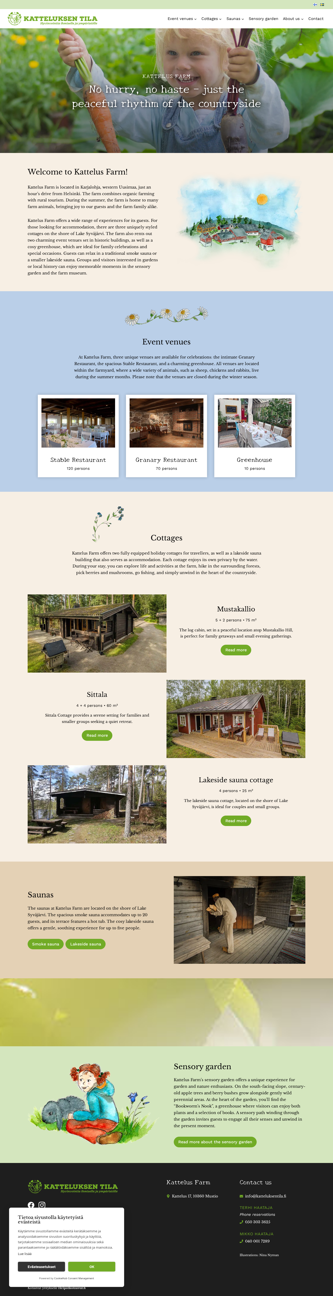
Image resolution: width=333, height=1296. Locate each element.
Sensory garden (263, 18)
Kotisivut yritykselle (57, 1288)
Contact (315, 18)
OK (91, 1267)
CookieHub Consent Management (74, 1278)
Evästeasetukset (42, 1267)
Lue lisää (24, 1253)
